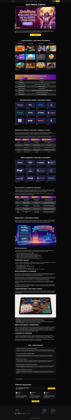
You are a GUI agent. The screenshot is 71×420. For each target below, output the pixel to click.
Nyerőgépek (50, 43)
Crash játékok (40, 43)
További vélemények (35, 401)
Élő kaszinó (29, 43)
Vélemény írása (51, 388)
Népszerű (19, 43)
